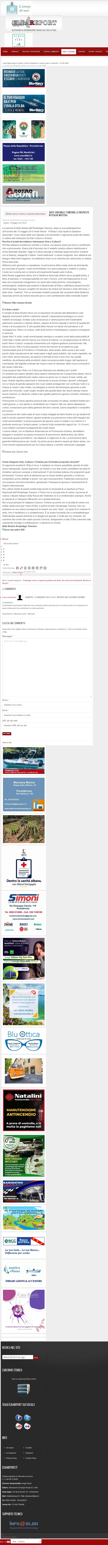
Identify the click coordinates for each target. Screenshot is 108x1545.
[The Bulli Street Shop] (24, 1070)
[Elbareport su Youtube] (19, 1426)
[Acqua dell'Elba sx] (18, 8)
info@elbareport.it (13, 1496)
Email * (5, 710)
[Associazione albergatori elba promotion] (24, 129)
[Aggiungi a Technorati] (33, 568)
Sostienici (29, 1453)
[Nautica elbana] (24, 1273)
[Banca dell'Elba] (24, 1245)
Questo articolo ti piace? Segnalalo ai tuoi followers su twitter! (45, 568)
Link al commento (9, 597)
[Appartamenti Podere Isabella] (24, 1310)
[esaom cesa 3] (24, 760)
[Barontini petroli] (24, 1191)
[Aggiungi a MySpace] (41, 568)
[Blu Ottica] (24, 1040)
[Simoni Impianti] (24, 913)
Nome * (5, 700)
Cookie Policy (31, 1458)
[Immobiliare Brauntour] (24, 794)
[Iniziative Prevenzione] (24, 1110)
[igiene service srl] (24, 1155)
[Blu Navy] (24, 78)
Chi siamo (10, 1447)
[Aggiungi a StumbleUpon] (29, 568)
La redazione (11, 1453)
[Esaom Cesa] (24, 194)
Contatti (29, 1447)
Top (2, 1534)
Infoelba (13, 1537)
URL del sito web (9, 720)
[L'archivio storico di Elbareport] (23, 1389)
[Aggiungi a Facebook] (17, 568)
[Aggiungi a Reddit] (37, 568)
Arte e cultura (18, 572)
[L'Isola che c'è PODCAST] (24, 867)
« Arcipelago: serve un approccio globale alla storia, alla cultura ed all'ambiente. (52, 580)
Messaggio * (7, 636)
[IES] (24, 958)
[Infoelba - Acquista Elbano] (24, 1004)
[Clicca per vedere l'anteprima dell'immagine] (25, 213)
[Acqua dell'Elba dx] (18, 40)
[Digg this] (25, 568)
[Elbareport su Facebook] (19, 1418)
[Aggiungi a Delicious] (21, 568)
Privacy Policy (11, 1458)
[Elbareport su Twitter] (27, 1418)
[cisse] (24, 173)
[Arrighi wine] (24, 829)
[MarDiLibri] (24, 152)
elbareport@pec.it (32, 1496)
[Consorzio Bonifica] (24, 1218)
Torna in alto (7, 742)
